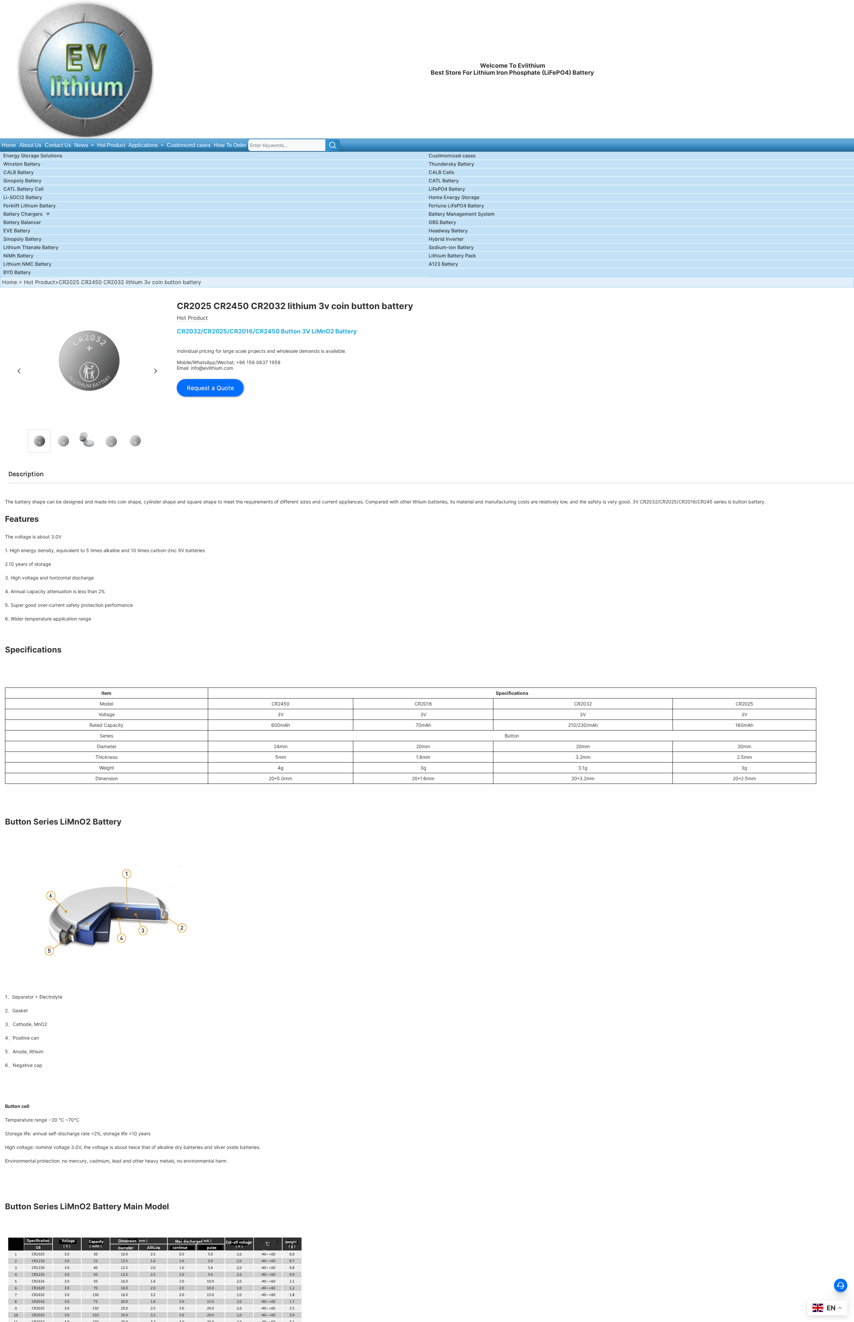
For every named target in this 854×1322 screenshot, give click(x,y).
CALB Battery (18, 172)
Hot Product (111, 145)
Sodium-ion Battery (451, 247)
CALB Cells (441, 172)
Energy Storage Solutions (32, 155)
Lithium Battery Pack (452, 255)
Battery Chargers (23, 214)
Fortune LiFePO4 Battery (456, 205)
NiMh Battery (18, 255)
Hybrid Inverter (446, 239)
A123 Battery (443, 264)
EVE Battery (16, 230)
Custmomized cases (452, 155)
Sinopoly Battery (22, 180)
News (81, 145)
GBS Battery (442, 222)
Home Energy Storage (454, 197)
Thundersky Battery (451, 164)
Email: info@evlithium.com (205, 368)
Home (9, 145)
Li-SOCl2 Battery (22, 197)
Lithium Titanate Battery (30, 247)
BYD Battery (17, 272)
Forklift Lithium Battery (29, 205)
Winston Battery (21, 164)
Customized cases (188, 145)
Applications (143, 145)
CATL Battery (444, 180)
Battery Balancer (22, 222)
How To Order (230, 145)
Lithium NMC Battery (27, 264)
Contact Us (58, 145)
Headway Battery (448, 230)
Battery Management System (462, 214)
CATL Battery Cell (23, 189)
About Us (30, 145)
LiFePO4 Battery (447, 189)
